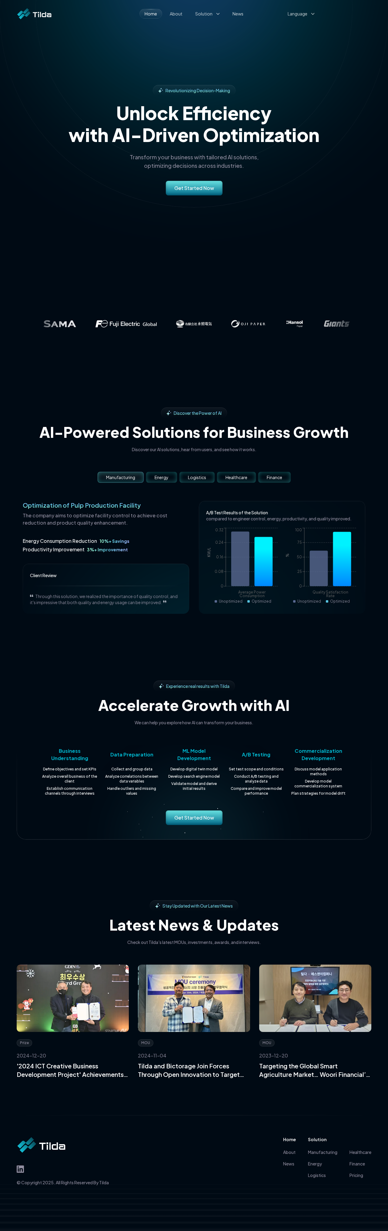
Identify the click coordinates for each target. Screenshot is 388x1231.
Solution (203, 13)
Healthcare (236, 477)
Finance (274, 477)
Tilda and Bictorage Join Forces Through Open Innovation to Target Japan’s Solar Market (189, 1070)
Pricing (356, 1175)
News (237, 13)
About (176, 13)
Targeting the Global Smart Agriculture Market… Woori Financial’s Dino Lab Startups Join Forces (314, 1070)
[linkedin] (20, 1169)
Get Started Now (194, 188)
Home (151, 13)
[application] (243, 565)
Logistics (197, 477)
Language (297, 13)
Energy (162, 477)
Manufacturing (120, 477)
